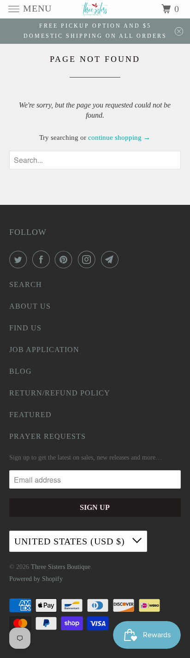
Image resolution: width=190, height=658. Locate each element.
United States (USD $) (71, 541)
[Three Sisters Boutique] (95, 9)
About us (30, 306)
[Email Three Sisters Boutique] (111, 259)
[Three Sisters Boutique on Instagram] (88, 259)
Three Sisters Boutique (60, 566)
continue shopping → (119, 137)
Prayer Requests (47, 436)
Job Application (44, 349)
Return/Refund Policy (59, 393)
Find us (25, 328)
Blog (20, 371)
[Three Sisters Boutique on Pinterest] (65, 259)
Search (25, 284)
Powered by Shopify (36, 578)
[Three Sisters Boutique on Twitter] (19, 259)
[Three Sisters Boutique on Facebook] (42, 259)
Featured (30, 415)
